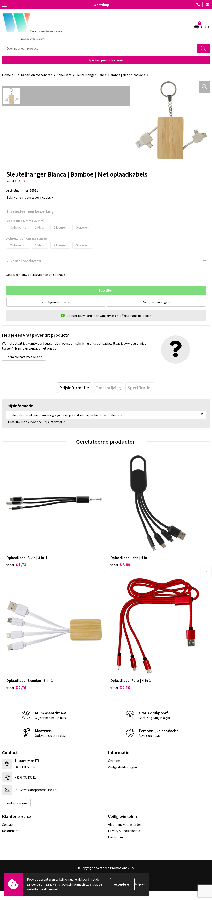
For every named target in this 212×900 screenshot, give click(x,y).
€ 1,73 (16, 564)
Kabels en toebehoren (36, 75)
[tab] (74, 387)
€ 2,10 (120, 687)
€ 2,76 (16, 687)
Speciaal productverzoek (106, 60)
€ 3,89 (120, 564)
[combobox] (99, 48)
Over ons (114, 760)
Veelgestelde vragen (122, 767)
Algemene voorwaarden (125, 824)
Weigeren (140, 884)
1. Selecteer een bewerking (30, 211)
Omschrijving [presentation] (108, 388)
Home (6, 75)
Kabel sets (64, 75)
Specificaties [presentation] (140, 388)
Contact (8, 824)
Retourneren (11, 831)
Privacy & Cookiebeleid (124, 831)
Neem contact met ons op (23, 357)
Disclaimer (115, 837)
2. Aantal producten (23, 260)
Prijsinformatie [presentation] (74, 388)
